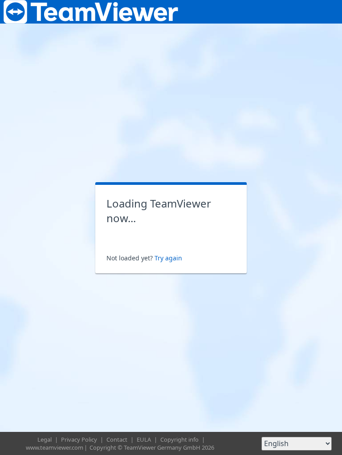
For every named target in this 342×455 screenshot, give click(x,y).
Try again (168, 258)
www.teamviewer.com (54, 447)
